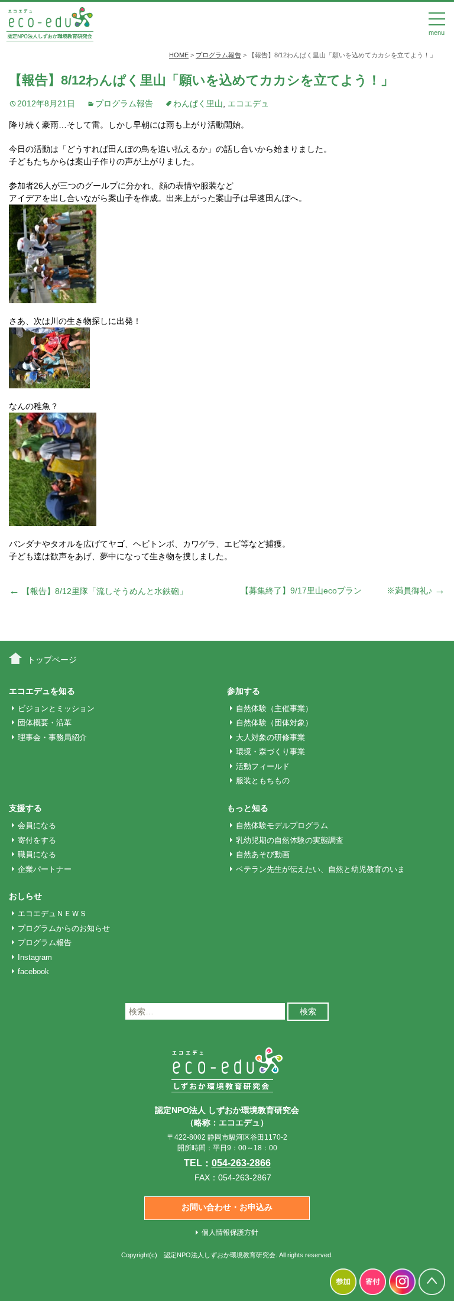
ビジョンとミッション (56, 708)
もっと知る (247, 808)
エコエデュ (248, 103)
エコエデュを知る (42, 691)
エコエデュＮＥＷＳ (52, 913)
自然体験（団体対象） (274, 722)
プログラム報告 (124, 103)
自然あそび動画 (263, 854)
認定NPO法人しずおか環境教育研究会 (219, 1254)
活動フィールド (263, 766)
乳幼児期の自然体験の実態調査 (289, 840)
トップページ (52, 659)
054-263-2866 (241, 1163)
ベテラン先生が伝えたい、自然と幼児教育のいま (320, 869)
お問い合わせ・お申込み (227, 1207)
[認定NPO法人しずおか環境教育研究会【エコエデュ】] (49, 23)
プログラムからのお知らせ (64, 928)
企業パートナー (45, 869)
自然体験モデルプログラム (282, 825)
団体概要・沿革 (45, 722)
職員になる (37, 854)
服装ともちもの (263, 780)
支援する (25, 808)
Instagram (35, 957)
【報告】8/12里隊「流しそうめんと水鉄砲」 (98, 591)
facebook (33, 971)
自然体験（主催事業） (274, 708)
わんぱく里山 (198, 103)
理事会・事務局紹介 (52, 737)
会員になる (37, 825)
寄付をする (37, 840)
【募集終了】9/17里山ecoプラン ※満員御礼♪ (343, 590)
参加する (243, 691)
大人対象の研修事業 (270, 737)
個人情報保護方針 (230, 1232)
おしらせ (25, 896)
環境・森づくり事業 (270, 751)
